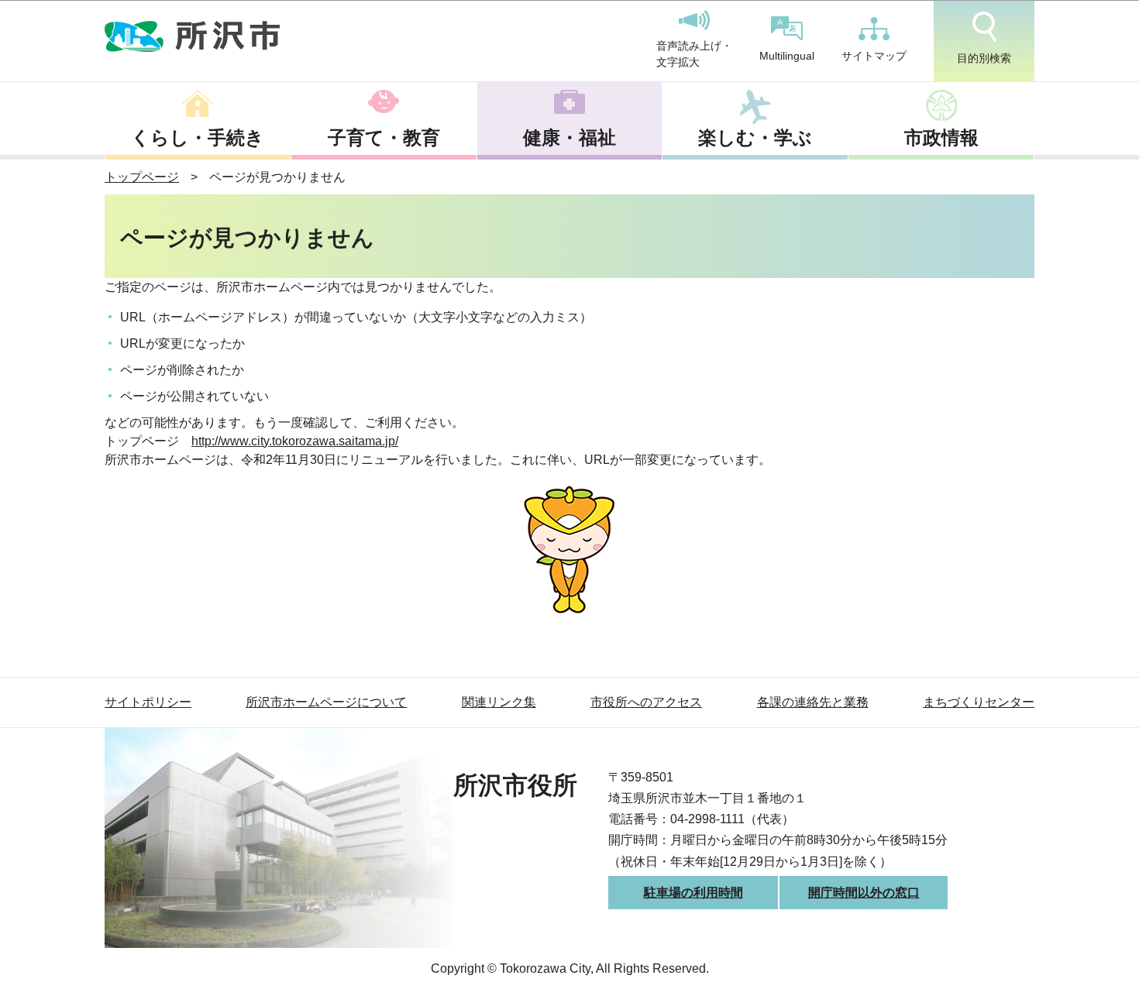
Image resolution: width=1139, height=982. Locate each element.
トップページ (142, 177)
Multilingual (786, 56)
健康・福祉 (569, 137)
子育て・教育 (384, 137)
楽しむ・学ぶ (755, 137)
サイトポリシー (148, 702)
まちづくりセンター (978, 702)
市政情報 (941, 137)
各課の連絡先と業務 (813, 702)
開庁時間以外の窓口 (864, 892)
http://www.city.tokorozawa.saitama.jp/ (294, 441)
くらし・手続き (197, 137)
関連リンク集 (499, 702)
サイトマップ (874, 56)
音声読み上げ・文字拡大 (694, 54)
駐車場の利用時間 (693, 892)
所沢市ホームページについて (326, 702)
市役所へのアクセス (646, 702)
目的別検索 (984, 58)
